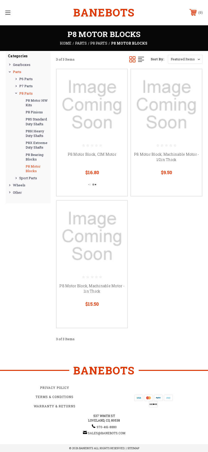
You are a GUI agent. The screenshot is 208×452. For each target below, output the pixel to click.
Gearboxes (21, 64)
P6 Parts (26, 79)
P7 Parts (26, 86)
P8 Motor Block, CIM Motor (92, 154)
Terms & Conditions (55, 397)
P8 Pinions (34, 112)
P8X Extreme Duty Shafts (36, 145)
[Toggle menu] (25, 13)
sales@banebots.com (106, 433)
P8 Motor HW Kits (37, 102)
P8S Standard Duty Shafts (36, 121)
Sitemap (133, 448)
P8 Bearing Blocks (34, 156)
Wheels (19, 185)
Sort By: (157, 59)
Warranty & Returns (55, 406)
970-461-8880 (107, 427)
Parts (17, 71)
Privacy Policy (54, 388)
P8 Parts (26, 93)
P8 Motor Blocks (33, 168)
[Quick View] (117, 79)
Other (17, 192)
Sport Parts (28, 178)
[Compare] (117, 91)
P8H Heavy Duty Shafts (35, 133)
